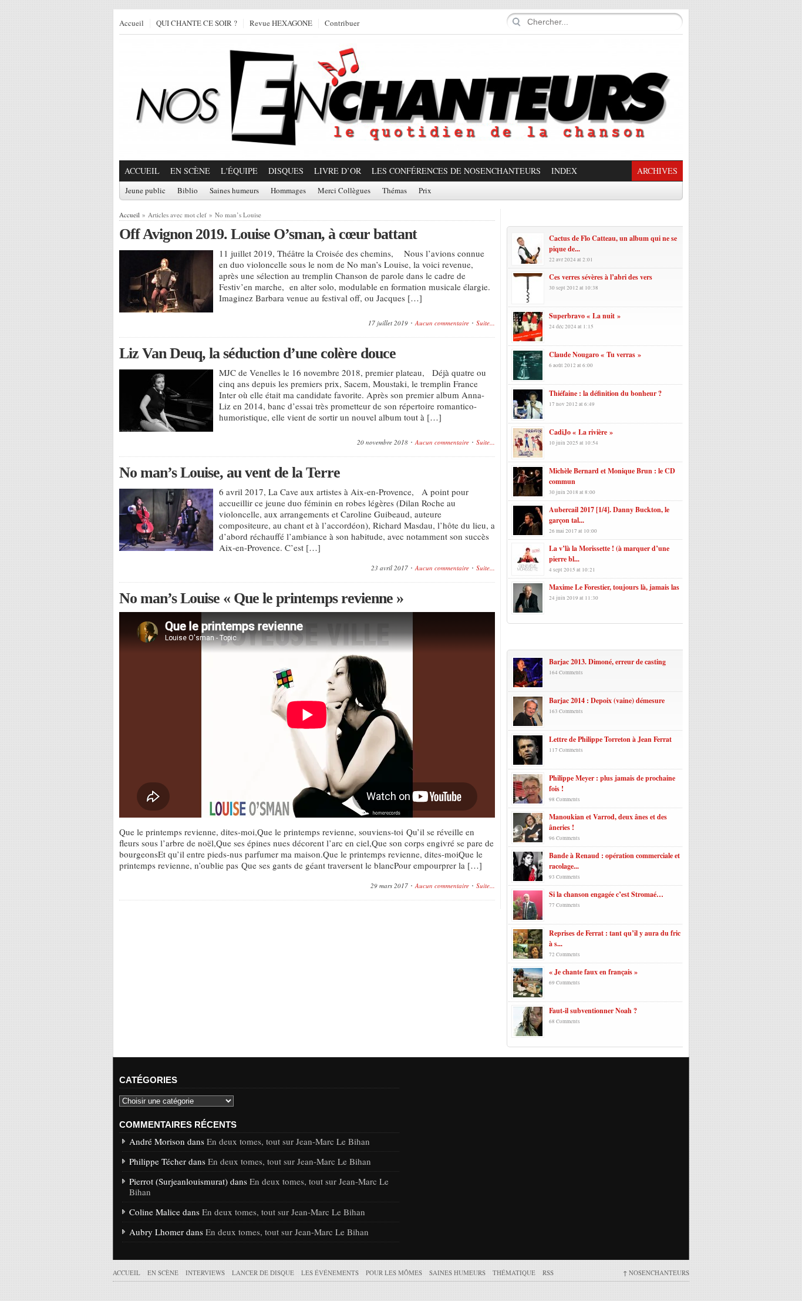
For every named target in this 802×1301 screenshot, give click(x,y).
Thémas (394, 191)
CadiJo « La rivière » (581, 432)
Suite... (485, 322)
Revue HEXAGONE (281, 23)
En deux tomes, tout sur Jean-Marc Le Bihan (288, 1141)
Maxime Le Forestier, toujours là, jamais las (614, 587)
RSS (548, 1272)
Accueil (131, 23)
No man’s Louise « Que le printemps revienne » (261, 598)
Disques (286, 170)
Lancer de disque (263, 1272)
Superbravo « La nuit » (585, 316)
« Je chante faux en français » (593, 972)
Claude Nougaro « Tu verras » (595, 354)
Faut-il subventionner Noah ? (593, 1011)
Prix (425, 191)
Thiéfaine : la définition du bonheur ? (605, 393)
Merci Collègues (344, 191)
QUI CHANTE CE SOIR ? (196, 23)
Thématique (514, 1272)
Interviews (205, 1272)
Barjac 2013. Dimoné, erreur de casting (607, 662)
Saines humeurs (234, 191)
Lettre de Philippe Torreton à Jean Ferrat (610, 739)
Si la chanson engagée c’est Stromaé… (606, 894)
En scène (190, 170)
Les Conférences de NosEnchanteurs (456, 170)
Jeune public (145, 191)
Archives (657, 170)
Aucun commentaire (442, 322)
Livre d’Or (337, 170)
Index (564, 170)
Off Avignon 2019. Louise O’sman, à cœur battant (268, 234)
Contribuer (342, 23)
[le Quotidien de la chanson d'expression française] (401, 97)
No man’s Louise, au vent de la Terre (229, 472)
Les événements (330, 1272)
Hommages (288, 191)
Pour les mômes (394, 1272)
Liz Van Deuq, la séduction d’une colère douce (257, 353)
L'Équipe (239, 170)
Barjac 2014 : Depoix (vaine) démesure (607, 700)
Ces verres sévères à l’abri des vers (600, 277)
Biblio (187, 191)
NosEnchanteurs (656, 1272)
